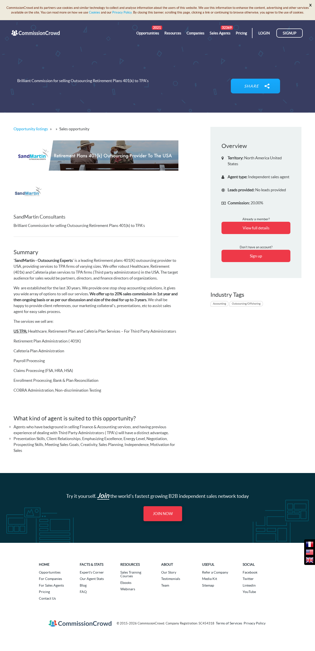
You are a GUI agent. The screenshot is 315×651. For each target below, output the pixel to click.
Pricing (44, 592)
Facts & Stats (91, 564)
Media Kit (209, 579)
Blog (83, 585)
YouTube (249, 592)
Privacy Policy (122, 12)
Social (249, 564)
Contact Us (47, 598)
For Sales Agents (51, 585)
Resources (130, 564)
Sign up (256, 256)
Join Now (163, 513)
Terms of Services (229, 623)
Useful (208, 564)
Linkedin (249, 585)
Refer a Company (215, 572)
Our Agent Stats (92, 579)
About (167, 564)
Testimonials (170, 579)
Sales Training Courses (130, 574)
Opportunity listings (31, 129)
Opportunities (50, 572)
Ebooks (125, 583)
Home (44, 564)
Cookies (94, 12)
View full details (256, 228)
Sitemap (208, 585)
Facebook (250, 572)
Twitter (248, 579)
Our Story (168, 572)
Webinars (127, 589)
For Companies (50, 579)
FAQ (83, 592)
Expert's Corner (92, 572)
